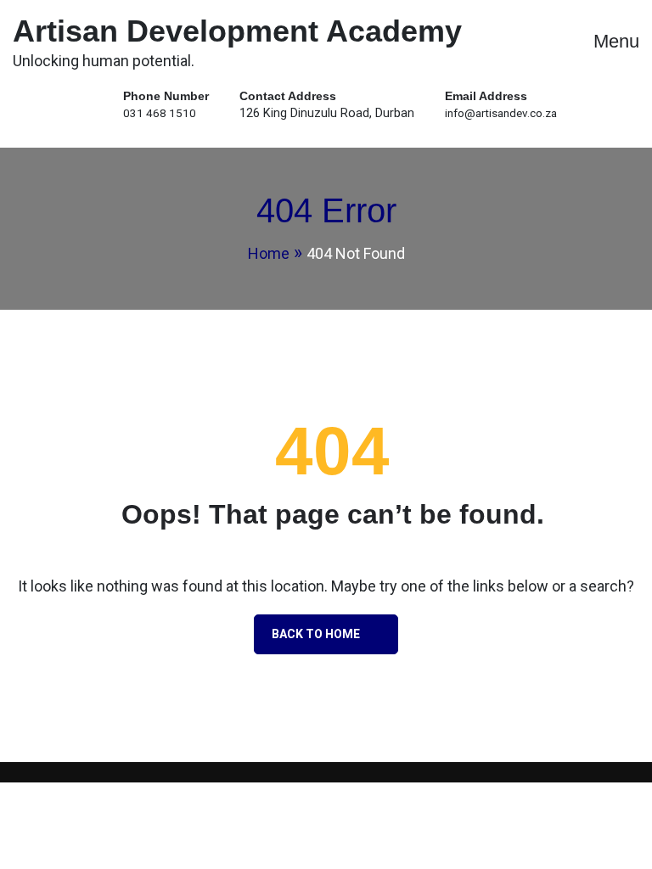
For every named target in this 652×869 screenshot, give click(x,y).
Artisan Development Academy (237, 31)
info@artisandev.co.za (501, 113)
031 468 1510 (159, 113)
